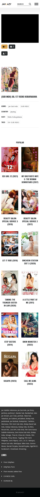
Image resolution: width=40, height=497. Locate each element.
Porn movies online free (13, 471)
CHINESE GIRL (9, 476)
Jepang (13, 112)
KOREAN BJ (8, 481)
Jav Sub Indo (13, 106)
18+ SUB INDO (13, 122)
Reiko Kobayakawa (15, 117)
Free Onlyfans (9, 462)
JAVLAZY (21, 492)
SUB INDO (25, 106)
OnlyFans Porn (9, 467)
